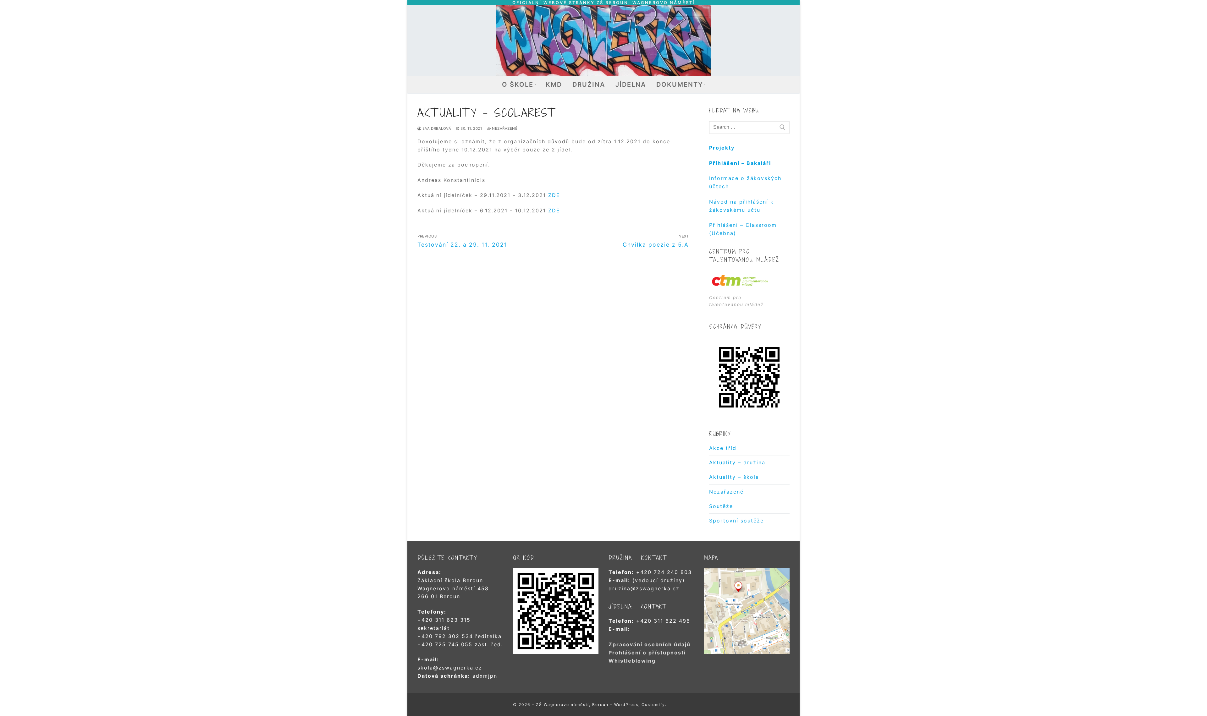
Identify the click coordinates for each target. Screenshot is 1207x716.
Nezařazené (504, 128)
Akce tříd (722, 448)
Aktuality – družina (737, 462)
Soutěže (721, 506)
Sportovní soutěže (736, 520)
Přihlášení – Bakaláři (740, 163)
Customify (653, 704)
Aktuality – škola (734, 477)
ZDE (554, 195)
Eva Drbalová (436, 128)
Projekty (722, 148)
